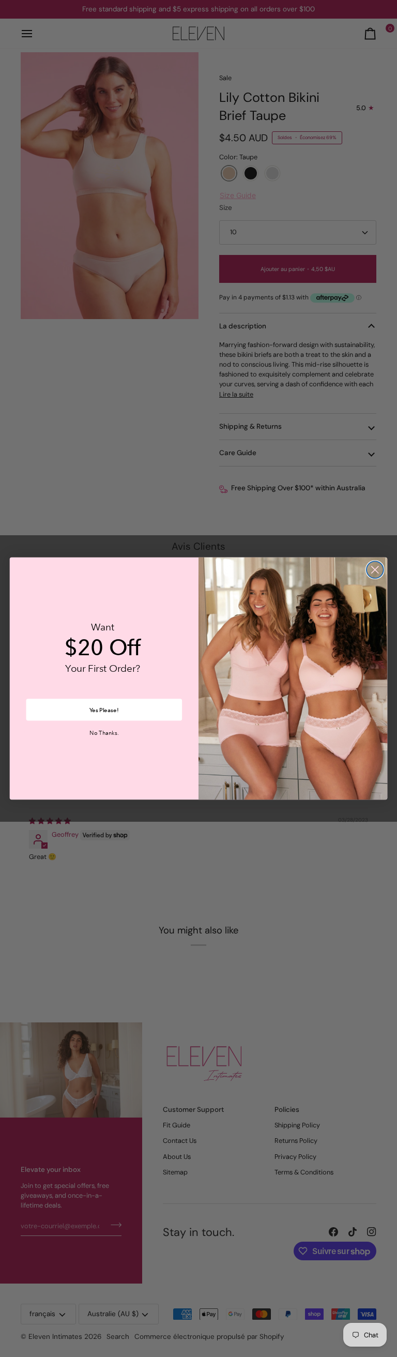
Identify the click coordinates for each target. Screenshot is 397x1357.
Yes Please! (103, 709)
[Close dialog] (375, 569)
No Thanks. (103, 733)
